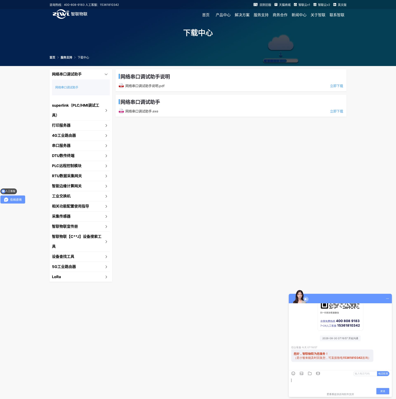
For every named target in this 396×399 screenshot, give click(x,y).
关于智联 (318, 15)
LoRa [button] (56, 277)
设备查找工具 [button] (63, 256)
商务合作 (280, 15)
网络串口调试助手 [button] (67, 74)
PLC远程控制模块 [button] (66, 166)
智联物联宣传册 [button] (65, 226)
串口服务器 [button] (61, 145)
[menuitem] (206, 15)
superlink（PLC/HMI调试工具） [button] (75, 110)
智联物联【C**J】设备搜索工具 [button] (76, 241)
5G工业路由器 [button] (64, 266)
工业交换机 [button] (61, 196)
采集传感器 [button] (61, 216)
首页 (206, 15)
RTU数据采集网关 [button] (67, 176)
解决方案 (242, 15)
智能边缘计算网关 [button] (67, 186)
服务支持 (261, 15)
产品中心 (223, 15)
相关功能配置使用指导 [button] (70, 206)
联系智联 (337, 15)
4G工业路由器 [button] (64, 135)
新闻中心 (299, 15)
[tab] (81, 74)
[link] (52, 57)
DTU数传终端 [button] (63, 155)
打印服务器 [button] (61, 125)
